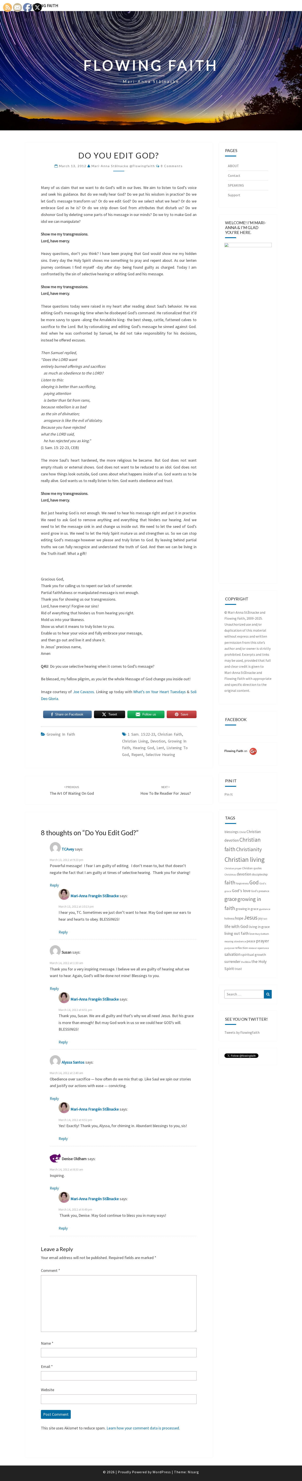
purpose (229, 948)
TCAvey (68, 849)
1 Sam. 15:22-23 (141, 734)
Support (234, 195)
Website (47, 1389)
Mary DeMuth (262, 933)
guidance (264, 909)
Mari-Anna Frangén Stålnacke (95, 895)
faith (229, 882)
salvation (232, 954)
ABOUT (233, 166)
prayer (262, 941)
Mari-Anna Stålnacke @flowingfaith (123, 166)
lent (160, 747)
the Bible (246, 962)
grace (230, 898)
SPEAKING (236, 185)
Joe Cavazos (83, 691)
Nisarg (193, 1472)
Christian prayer (232, 868)
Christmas (230, 874)
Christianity (249, 849)
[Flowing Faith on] (240, 757)
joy (260, 918)
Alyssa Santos (73, 1062)
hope (239, 918)
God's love (241, 890)
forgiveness (242, 883)
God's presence (260, 891)
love (251, 934)
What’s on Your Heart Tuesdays (159, 691)
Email (47, 1366)
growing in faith (61, 734)
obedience (240, 941)
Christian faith (170, 734)
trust (238, 969)
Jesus (251, 917)
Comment (50, 1270)
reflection (241, 948)
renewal (252, 948)
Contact (234, 175)
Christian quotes (252, 868)
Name (47, 1343)
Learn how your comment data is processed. (143, 1428)
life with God (236, 926)
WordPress (162, 1472)
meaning (228, 941)
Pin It (228, 794)
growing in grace (247, 909)
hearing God (143, 747)
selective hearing (160, 754)
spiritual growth (253, 954)
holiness (229, 918)
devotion (157, 741)
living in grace (259, 926)
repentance (263, 948)
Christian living (135, 741)
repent (137, 754)
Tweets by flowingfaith (242, 1032)
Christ (242, 832)
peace (251, 941)
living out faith (236, 933)
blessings (231, 832)
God (254, 882)
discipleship (260, 874)
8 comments (172, 166)
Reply (54, 885)
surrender (232, 961)
